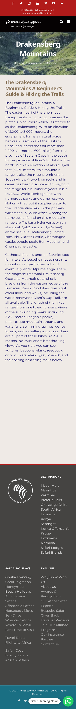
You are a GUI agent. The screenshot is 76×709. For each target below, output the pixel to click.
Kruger (46, 533)
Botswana (49, 538)
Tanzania (48, 514)
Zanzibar (48, 495)
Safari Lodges (52, 548)
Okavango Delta (54, 505)
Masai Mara (50, 486)
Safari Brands (52, 553)
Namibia (48, 543)
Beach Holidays (18, 591)
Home (19, 63)
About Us (48, 587)
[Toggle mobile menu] (69, 21)
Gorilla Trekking (18, 577)
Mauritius (48, 490)
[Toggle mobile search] (61, 21)
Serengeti (49, 524)
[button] (68, 701)
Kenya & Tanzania (55, 529)
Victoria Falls (51, 500)
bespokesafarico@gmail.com (38, 13)
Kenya (46, 519)
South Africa (51, 509)
